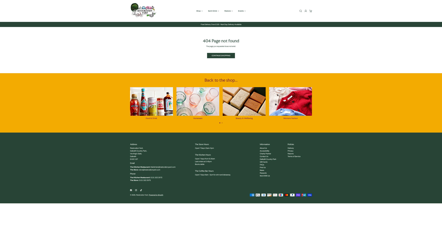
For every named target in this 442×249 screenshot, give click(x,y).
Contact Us (264, 156)
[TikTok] (141, 190)
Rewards (263, 173)
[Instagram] (136, 190)
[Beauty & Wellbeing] (244, 101)
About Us (263, 148)
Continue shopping (221, 55)
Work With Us (265, 176)
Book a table (199, 164)
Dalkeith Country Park (268, 159)
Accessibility (264, 151)
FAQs (262, 165)
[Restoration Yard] (143, 11)
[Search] (300, 10)
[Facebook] (131, 190)
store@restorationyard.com (149, 170)
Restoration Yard (142, 195)
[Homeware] (197, 101)
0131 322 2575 (145, 180)
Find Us (263, 167)
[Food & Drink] (151, 101)
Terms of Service (294, 156)
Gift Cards (264, 162)
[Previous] (123, 103)
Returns (291, 154)
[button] (310, 10)
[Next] (318, 103)
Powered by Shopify (156, 195)
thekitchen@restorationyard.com (163, 167)
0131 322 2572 (156, 177)
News (262, 170)
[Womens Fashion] (290, 101)
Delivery (291, 148)
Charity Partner (265, 154)
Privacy (290, 151)
